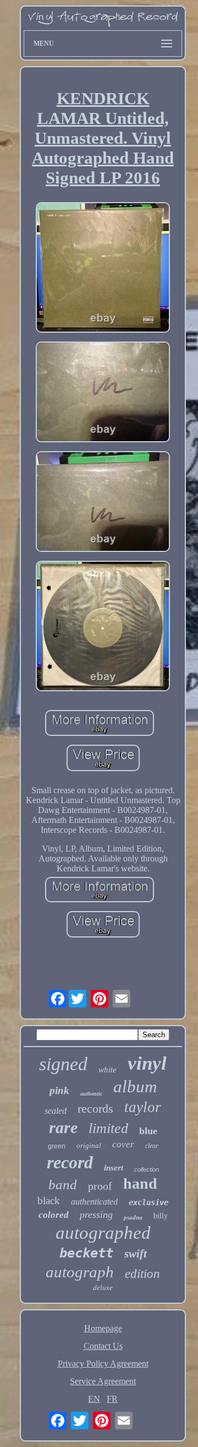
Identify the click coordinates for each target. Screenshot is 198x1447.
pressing (96, 1214)
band (62, 1184)
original (88, 1145)
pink (59, 1090)
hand (140, 1183)
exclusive (148, 1202)
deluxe (103, 1287)
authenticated (94, 1201)
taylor (142, 1107)
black (48, 1200)
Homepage (103, 1328)
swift (135, 1253)
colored (53, 1215)
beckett (86, 1253)
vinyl (147, 1063)
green (56, 1146)
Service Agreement (103, 1381)
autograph (80, 1272)
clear (151, 1146)
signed (63, 1064)
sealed (56, 1110)
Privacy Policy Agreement (103, 1363)
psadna (133, 1217)
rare (63, 1127)
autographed (103, 1233)
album (135, 1086)
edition (142, 1274)
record (70, 1162)
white (107, 1069)
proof (100, 1186)
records (95, 1108)
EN (94, 1398)
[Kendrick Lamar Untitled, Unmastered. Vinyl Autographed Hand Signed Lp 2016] (103, 268)
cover (123, 1144)
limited (108, 1128)
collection (146, 1169)
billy (160, 1216)
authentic (91, 1094)
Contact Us (103, 1346)
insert (113, 1167)
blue (148, 1130)
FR (112, 1398)
